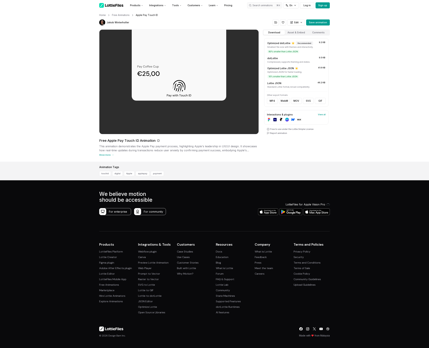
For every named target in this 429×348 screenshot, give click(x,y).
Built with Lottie (186, 268)
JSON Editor (145, 301)
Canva (142, 257)
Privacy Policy (302, 251)
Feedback (261, 257)
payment (157, 173)
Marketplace (106, 290)
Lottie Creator (108, 257)
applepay (142, 173)
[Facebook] (301, 329)
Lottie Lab (222, 285)
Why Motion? (185, 273)
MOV (296, 100)
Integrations (156, 5)
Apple (129, 173)
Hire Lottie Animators (112, 296)
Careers (259, 273)
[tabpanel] (296, 99)
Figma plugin (106, 262)
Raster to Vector (148, 279)
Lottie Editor (107, 273)
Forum (220, 273)
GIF (320, 100)
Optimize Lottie (147, 307)
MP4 (272, 100)
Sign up (322, 5)
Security (299, 257)
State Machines (225, 296)
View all (322, 114)
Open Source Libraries (151, 312)
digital (117, 173)
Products (135, 5)
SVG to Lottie (146, 285)
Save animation (318, 22)
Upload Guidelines (305, 285)
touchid (105, 173)
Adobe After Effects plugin (115, 268)
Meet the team (264, 268)
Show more (105, 155)
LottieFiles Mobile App (112, 279)
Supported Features (228, 301)
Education (222, 257)
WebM (284, 100)
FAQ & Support (225, 279)
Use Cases (183, 257)
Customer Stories (188, 262)
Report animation (278, 133)
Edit (296, 22)
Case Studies (185, 251)
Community (223, 290)
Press (258, 262)
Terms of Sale (302, 268)
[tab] (274, 32)
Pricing (228, 5)
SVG (308, 100)
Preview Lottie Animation (153, 262)
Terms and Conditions (307, 262)
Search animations (263, 5)
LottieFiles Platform (111, 251)
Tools (175, 5)
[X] (314, 329)
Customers (194, 5)
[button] (102, 22)
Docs (219, 251)
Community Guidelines (307, 279)
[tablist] (296, 32)
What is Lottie (224, 268)
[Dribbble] (328, 329)
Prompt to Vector (149, 273)
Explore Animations (111, 301)
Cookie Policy (302, 273)
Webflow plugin (147, 251)
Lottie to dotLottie (150, 296)
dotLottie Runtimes (228, 307)
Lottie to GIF (146, 290)
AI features (222, 312)
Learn (212, 5)
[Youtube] (321, 329)
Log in (307, 5)
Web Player (145, 268)
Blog (218, 262)
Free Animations (109, 285)
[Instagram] (308, 329)
